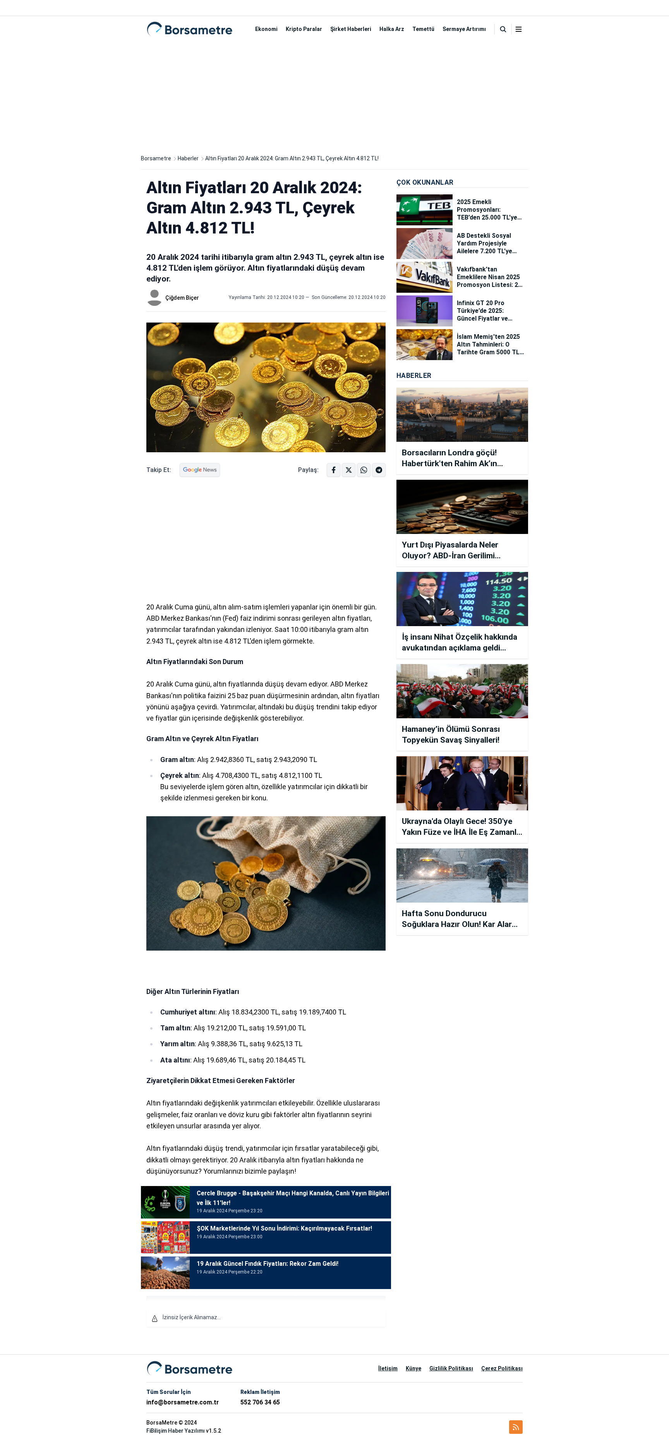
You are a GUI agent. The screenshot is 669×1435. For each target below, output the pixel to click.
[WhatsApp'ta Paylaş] (379, 470)
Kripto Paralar (304, 29)
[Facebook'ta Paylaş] (333, 470)
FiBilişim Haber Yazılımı (175, 1431)
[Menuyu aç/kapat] (519, 29)
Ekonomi (266, 29)
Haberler (188, 158)
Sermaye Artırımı (464, 29)
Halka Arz (391, 29)
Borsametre (156, 158)
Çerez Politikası (502, 1368)
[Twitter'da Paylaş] (348, 470)
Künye (413, 1368)
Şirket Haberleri (350, 29)
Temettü (423, 29)
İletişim (388, 1368)
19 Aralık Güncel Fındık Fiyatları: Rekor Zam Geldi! (267, 1263)
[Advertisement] (334, 96)
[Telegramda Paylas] (364, 470)
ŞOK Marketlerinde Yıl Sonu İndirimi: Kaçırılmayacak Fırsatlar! (284, 1228)
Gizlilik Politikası (451, 1368)
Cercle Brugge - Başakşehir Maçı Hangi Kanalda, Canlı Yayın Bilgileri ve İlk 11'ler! (293, 1198)
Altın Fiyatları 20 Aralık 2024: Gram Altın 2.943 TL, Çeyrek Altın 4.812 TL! (292, 158)
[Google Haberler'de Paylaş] (200, 470)
